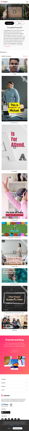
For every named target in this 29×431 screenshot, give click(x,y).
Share (19, 23)
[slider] (1, 18)
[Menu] (27, 2)
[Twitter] (12, 419)
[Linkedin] (15, 419)
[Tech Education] (14, 196)
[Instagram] (11, 405)
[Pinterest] (19, 419)
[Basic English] (14, 147)
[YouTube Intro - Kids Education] (14, 229)
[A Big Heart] (14, 322)
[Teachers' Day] (14, 252)
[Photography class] (14, 275)
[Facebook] (4, 405)
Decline (9, 428)
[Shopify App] (14, 412)
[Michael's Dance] (14, 98)
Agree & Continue (17, 428)
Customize (9, 23)
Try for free (14, 351)
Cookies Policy (16, 425)
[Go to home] (4, 2)
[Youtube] (9, 419)
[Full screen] (27, 16)
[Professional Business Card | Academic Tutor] (14, 298)
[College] (14, 65)
